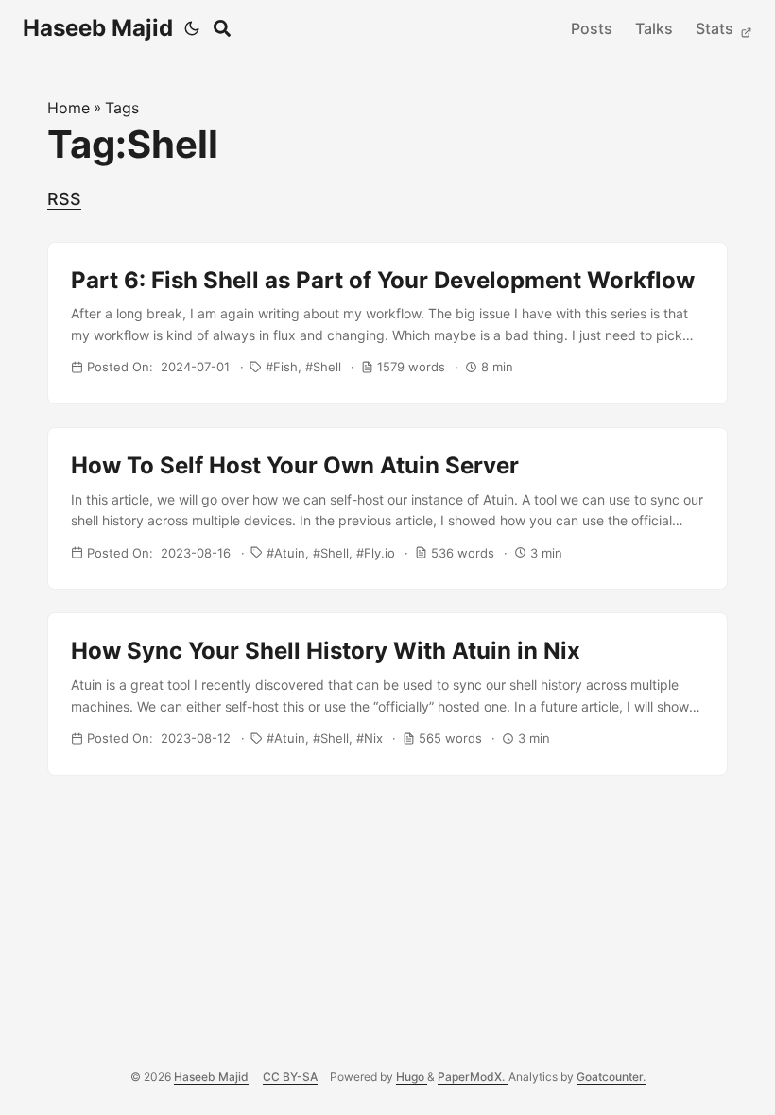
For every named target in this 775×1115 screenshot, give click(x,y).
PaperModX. (473, 1077)
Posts (591, 28)
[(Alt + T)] (192, 28)
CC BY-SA (290, 1077)
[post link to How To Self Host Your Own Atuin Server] (387, 508)
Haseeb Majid (98, 28)
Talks (654, 28)
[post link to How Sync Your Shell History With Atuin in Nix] (387, 693)
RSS (64, 199)
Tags (122, 107)
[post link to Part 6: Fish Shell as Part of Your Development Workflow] (387, 323)
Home (68, 107)
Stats (716, 28)
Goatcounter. (611, 1077)
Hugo (411, 1077)
